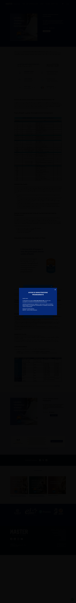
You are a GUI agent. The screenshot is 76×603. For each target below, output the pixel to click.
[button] (55, 289)
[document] (38, 301)
